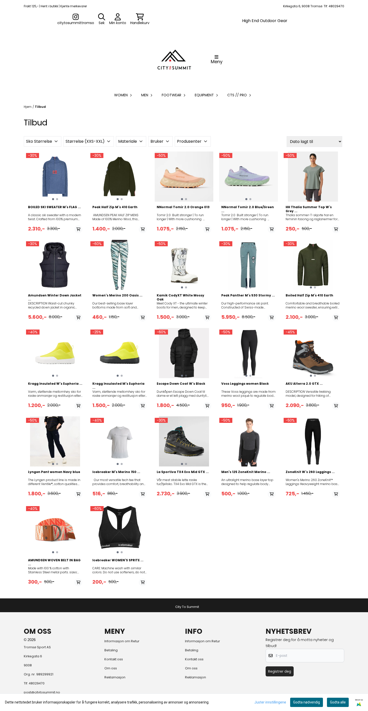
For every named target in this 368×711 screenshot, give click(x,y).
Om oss (110, 668)
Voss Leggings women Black (245, 384)
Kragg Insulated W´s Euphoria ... (55, 384)
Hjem (28, 107)
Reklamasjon (114, 677)
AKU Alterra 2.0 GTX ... (304, 384)
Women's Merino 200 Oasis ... (117, 295)
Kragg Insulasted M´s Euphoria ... (118, 386)
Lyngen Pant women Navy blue (54, 472)
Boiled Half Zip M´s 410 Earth (309, 295)
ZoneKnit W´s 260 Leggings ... (310, 472)
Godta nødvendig (306, 702)
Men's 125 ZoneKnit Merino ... (245, 472)
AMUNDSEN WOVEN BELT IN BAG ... (54, 562)
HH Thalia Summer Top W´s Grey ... (309, 209)
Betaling (111, 650)
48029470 (37, 683)
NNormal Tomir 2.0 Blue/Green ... (247, 209)
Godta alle (338, 702)
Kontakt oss (113, 659)
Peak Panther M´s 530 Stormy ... (248, 295)
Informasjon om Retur (121, 641)
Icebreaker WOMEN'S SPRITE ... (117, 560)
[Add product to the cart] (78, 229)
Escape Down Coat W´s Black (181, 384)
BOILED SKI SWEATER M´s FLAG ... (54, 207)
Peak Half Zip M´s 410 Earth (114, 207)
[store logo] (174, 59)
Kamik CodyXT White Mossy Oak (180, 297)
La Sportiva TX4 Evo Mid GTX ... (183, 472)
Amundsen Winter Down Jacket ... (54, 297)
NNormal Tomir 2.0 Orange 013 (183, 207)
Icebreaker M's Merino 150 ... (116, 472)
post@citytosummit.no (42, 692)
